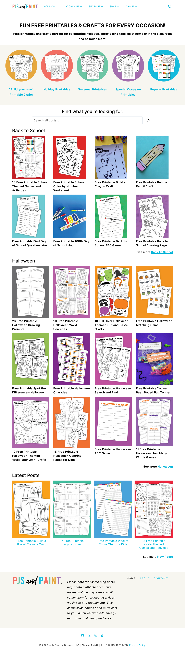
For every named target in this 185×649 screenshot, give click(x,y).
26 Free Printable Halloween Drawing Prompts (26, 325)
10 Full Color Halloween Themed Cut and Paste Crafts (111, 325)
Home (131, 578)
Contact (161, 578)
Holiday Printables (57, 89)
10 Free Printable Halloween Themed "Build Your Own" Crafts (29, 456)
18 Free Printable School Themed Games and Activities (30, 186)
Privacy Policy (137, 645)
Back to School (162, 252)
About (145, 578)
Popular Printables (163, 89)
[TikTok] (102, 635)
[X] (89, 635)
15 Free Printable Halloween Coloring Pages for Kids (67, 456)
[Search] (148, 120)
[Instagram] (96, 635)
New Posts (165, 556)
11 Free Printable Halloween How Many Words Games (151, 453)
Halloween (165, 466)
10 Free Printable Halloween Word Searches (65, 325)
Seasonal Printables (92, 89)
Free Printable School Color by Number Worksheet (68, 186)
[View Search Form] (170, 6)
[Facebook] (82, 635)
